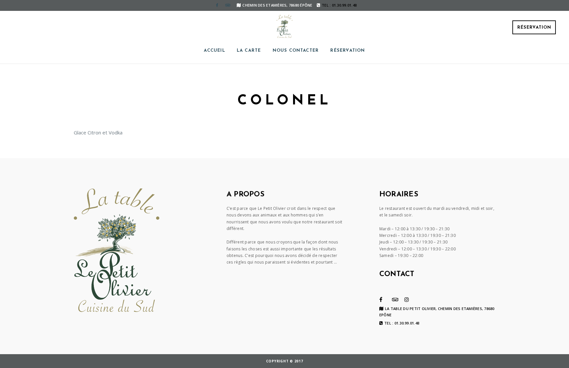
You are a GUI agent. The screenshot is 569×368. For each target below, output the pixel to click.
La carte (249, 50)
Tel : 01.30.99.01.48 (401, 323)
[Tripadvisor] (227, 5)
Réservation (534, 27)
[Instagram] (406, 299)
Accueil (214, 50)
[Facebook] (217, 5)
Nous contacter (296, 50)
